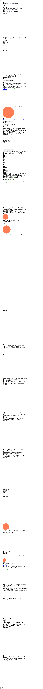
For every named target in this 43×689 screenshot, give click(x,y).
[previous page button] (2, 688)
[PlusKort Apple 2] (10, 121)
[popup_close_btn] (9, 80)
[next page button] (0, 688)
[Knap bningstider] (5, 90)
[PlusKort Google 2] (5, 121)
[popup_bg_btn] (3, 80)
